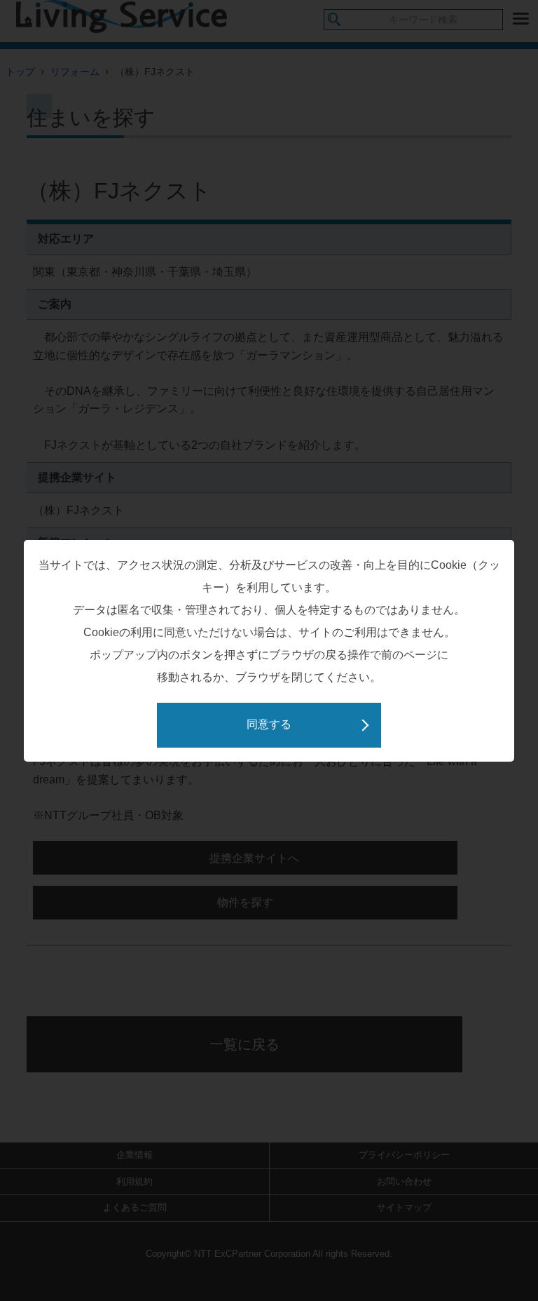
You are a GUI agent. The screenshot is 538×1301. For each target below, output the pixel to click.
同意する (269, 724)
